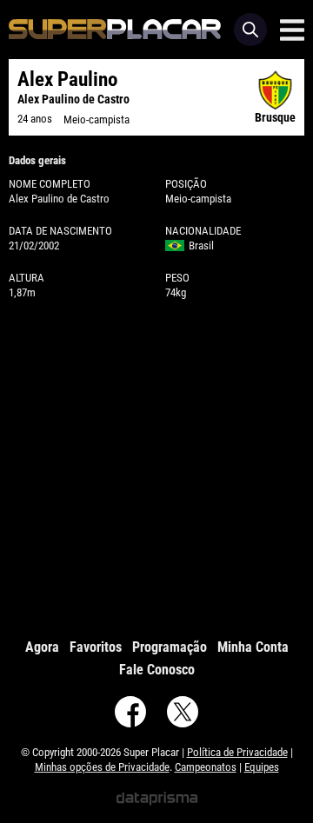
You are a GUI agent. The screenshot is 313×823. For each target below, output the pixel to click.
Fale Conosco (157, 669)
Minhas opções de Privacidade (102, 766)
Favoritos (96, 647)
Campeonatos (205, 766)
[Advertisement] (156, 465)
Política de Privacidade (237, 752)
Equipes (261, 766)
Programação (169, 647)
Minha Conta (253, 647)
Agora (42, 647)
